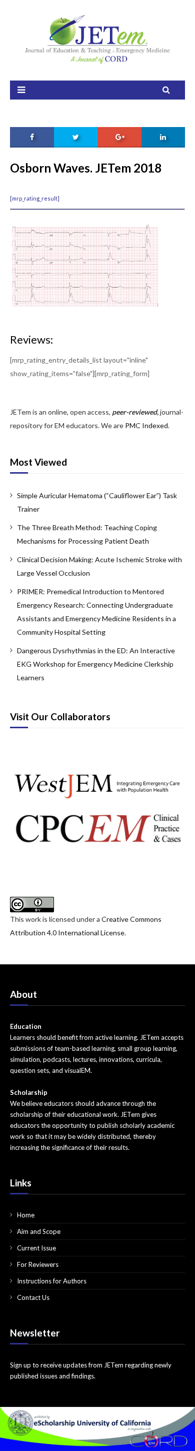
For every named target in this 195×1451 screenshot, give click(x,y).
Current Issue (36, 1248)
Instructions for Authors (51, 1281)
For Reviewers (37, 1264)
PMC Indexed (146, 425)
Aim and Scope (38, 1231)
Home (25, 1215)
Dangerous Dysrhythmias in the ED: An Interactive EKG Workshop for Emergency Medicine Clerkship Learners (96, 664)
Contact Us (33, 1297)
